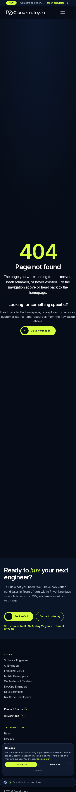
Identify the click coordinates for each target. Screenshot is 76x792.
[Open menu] (62, 12)
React (7, 733)
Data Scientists (13, 691)
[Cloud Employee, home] (25, 12)
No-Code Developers (17, 697)
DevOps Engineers (15, 686)
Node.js (9, 738)
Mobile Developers (16, 676)
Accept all (21, 764)
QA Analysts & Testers (18, 681)
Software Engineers (16, 660)
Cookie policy (43, 759)
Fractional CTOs (14, 671)
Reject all (55, 764)
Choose (38, 770)
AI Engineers (12, 665)
